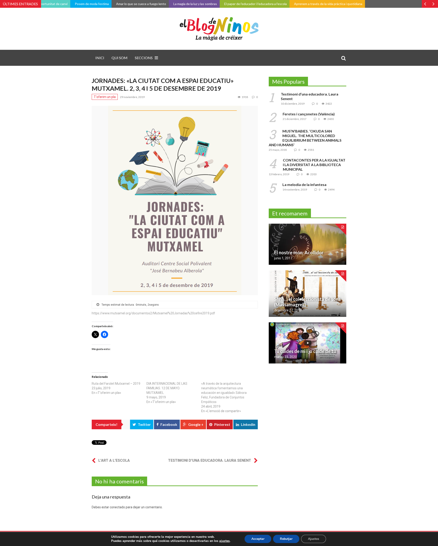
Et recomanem (290, 213)
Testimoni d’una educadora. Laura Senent (209, 460)
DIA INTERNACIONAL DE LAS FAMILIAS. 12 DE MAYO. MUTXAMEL (166, 388)
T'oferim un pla (105, 97)
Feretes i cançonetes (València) (309, 114)
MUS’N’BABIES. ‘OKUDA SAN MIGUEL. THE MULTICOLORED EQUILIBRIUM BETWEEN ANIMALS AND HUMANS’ (305, 138)
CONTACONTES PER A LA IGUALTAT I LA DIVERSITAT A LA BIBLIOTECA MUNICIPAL (314, 164)
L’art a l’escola (114, 460)
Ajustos (313, 539)
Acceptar (257, 539)
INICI (99, 58)
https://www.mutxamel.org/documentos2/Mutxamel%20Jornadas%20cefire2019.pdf (153, 313)
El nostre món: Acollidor (298, 252)
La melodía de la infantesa (304, 184)
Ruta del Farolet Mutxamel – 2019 (116, 383)
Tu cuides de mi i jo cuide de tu (305, 351)
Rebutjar (286, 539)
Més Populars (288, 81)
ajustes (224, 541)
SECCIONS (144, 58)
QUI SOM (120, 58)
